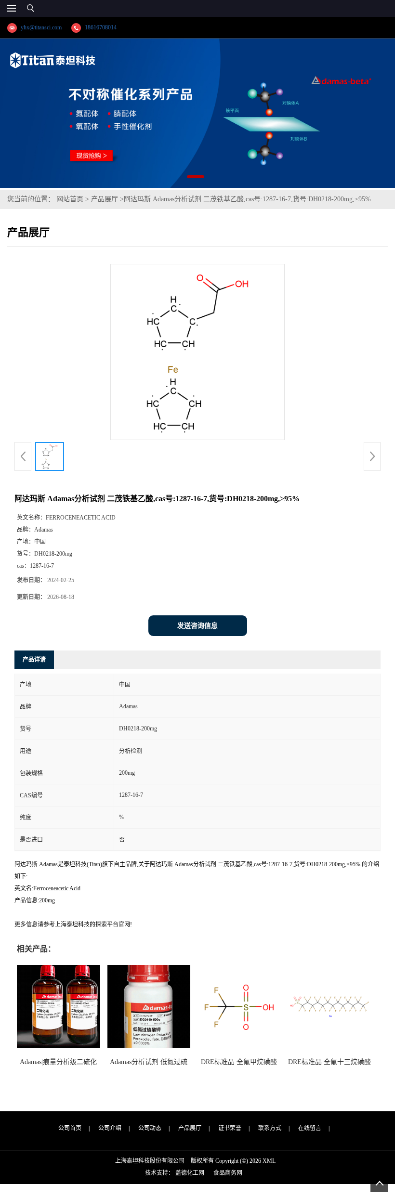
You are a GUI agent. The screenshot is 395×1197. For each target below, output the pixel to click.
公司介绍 (109, 1128)
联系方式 (269, 1128)
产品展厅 (104, 199)
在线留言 (309, 1128)
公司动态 (149, 1128)
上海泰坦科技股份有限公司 (149, 1161)
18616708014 (101, 27)
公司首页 (69, 1128)
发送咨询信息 (197, 625)
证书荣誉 (229, 1128)
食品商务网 (227, 1173)
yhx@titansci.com (41, 27)
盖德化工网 (189, 1173)
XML (269, 1161)
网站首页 (69, 199)
